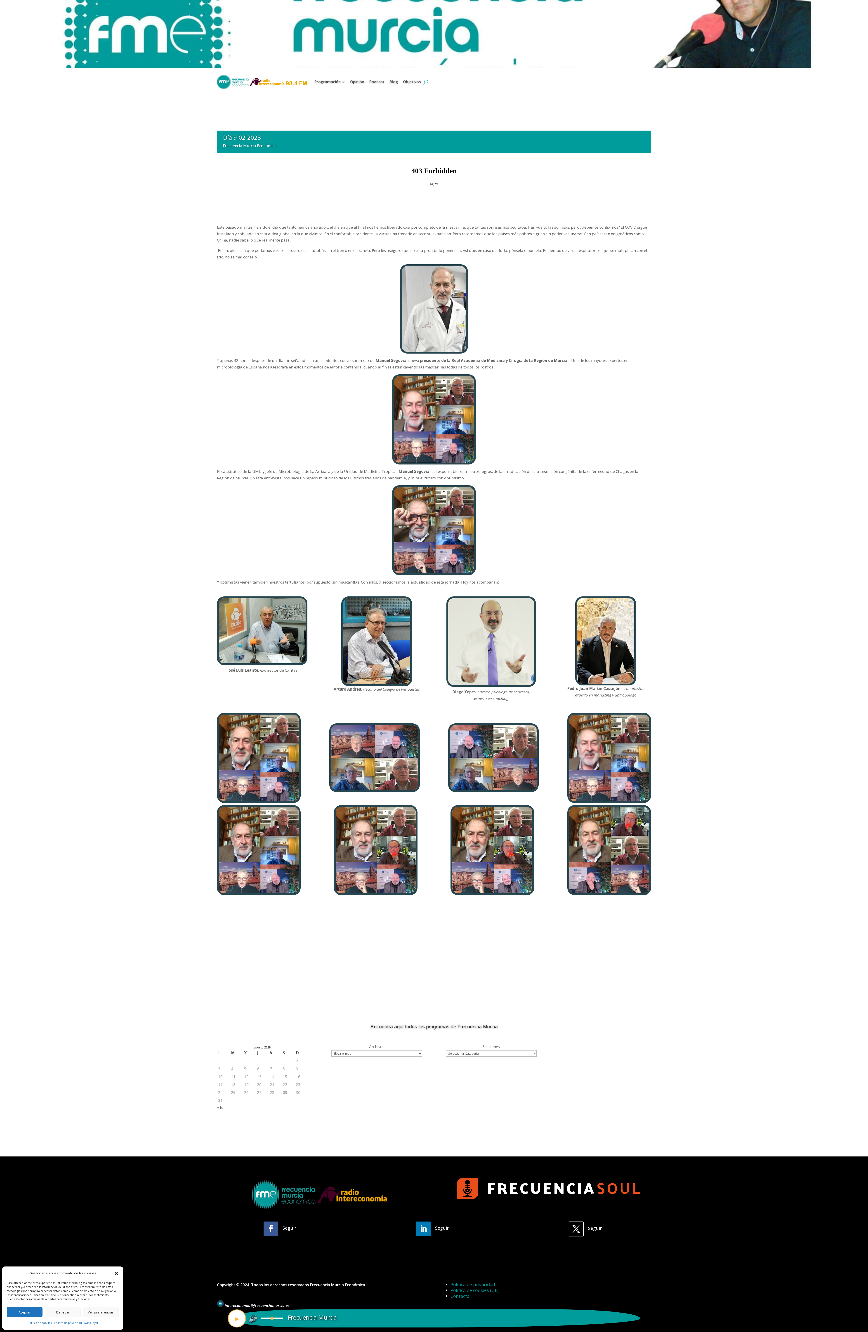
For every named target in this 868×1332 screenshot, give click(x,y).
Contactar (461, 1296)
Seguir (289, 1228)
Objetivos (412, 81)
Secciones (491, 1046)
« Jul (221, 1107)
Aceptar (25, 1312)
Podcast (376, 81)
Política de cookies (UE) (475, 1290)
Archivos (376, 1046)
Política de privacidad (68, 1323)
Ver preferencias (101, 1312)
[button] (116, 1273)
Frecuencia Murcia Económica (250, 145)
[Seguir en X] (576, 1229)
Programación (327, 81)
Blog (393, 81)
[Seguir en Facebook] (271, 1229)
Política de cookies (40, 1323)
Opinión (357, 81)
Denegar (63, 1312)
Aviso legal (91, 1323)
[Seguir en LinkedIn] (423, 1229)
